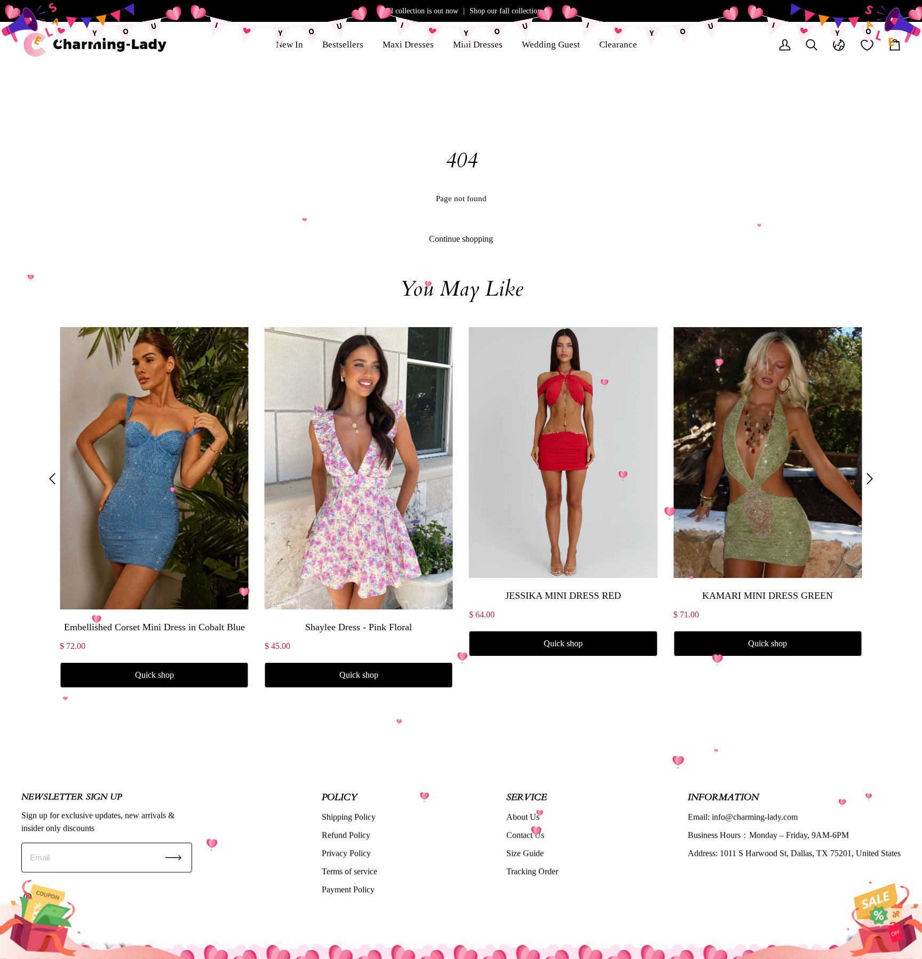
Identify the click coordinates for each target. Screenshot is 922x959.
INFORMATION (723, 796)
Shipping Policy (349, 816)
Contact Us (525, 834)
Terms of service (349, 871)
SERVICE (526, 796)
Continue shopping (461, 238)
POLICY (339, 796)
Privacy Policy (346, 853)
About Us (522, 816)
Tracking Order (532, 871)
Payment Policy (348, 889)
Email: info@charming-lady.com (743, 816)
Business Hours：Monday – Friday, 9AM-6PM (768, 834)
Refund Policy (346, 834)
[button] (52, 479)
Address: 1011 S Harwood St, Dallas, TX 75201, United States (794, 853)
